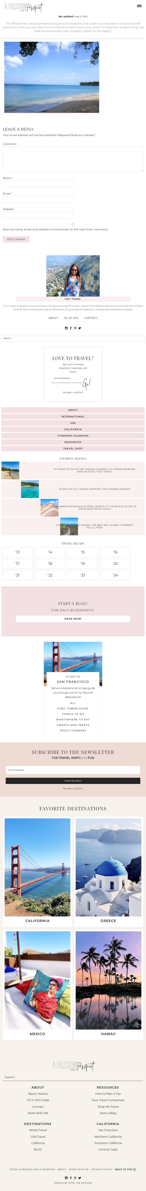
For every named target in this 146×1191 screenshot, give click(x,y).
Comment (10, 144)
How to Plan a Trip (108, 1093)
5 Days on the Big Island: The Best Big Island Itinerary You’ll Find (94, 526)
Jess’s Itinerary (73, 730)
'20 (115, 564)
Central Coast (108, 1149)
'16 (115, 552)
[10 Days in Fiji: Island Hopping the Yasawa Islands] (31, 489)
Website (8, 209)
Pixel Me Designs (80, 1183)
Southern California (108, 1143)
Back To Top (123, 1169)
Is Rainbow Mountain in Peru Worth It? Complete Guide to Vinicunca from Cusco (95, 507)
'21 (17, 575)
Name (8, 178)
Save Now (73, 618)
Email (7, 193)
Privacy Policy (102, 1169)
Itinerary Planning (73, 435)
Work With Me (38, 1113)
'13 (17, 552)
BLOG (38, 1149)
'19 (82, 564)
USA (73, 423)
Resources (73, 442)
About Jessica (38, 1093)
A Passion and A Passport (23, 6)
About (53, 317)
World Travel (38, 1130)
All (73, 703)
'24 (115, 575)
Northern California (108, 1136)
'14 (50, 552)
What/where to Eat (73, 719)
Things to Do (73, 714)
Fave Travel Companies (108, 1100)
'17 (17, 564)
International (73, 416)
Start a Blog (108, 1113)
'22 (50, 575)
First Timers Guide (73, 708)
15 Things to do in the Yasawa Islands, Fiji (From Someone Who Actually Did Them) (94, 470)
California (73, 429)
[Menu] (139, 5)
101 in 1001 (71, 317)
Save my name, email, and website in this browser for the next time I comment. (55, 229)
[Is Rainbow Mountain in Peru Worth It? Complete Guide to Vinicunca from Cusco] (50, 508)
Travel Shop (73, 448)
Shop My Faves (108, 1106)
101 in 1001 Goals (38, 1100)
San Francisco (108, 1130)
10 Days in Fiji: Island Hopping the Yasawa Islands (94, 489)
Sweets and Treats (73, 725)
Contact (91, 317)
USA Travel (38, 1136)
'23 (82, 575)
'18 (50, 564)
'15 (83, 552)
